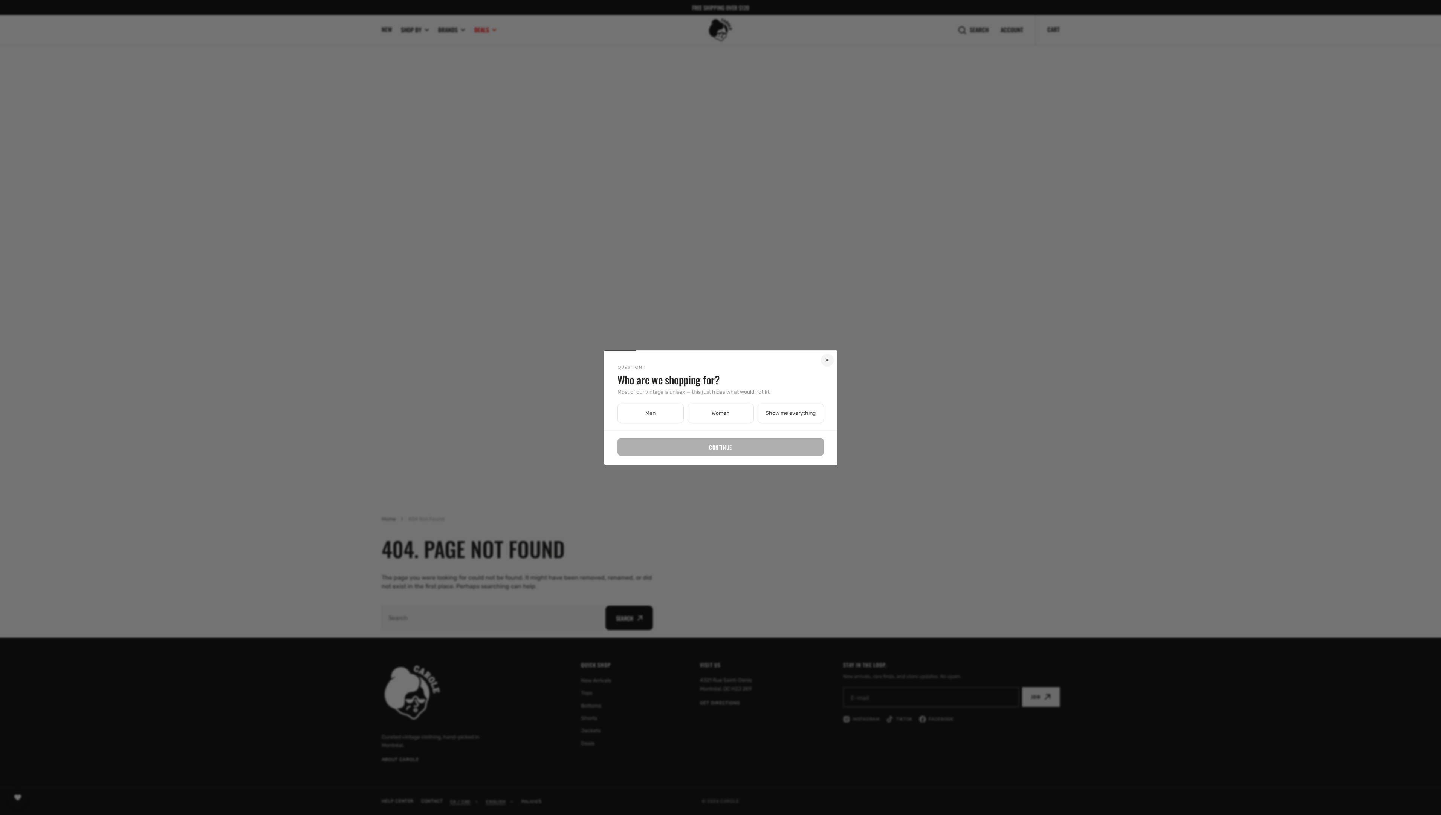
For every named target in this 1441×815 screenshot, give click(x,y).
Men (650, 413)
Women (720, 413)
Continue (720, 447)
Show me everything (791, 413)
